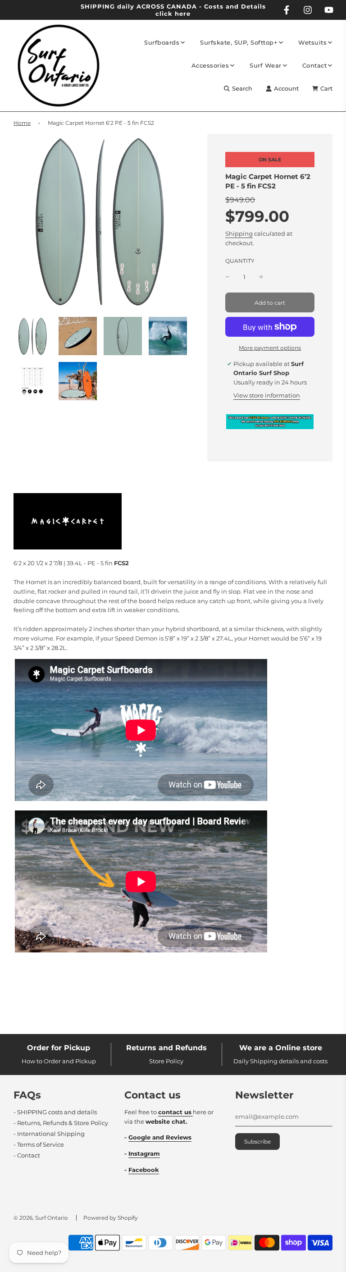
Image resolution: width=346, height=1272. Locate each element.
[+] (261, 277)
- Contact (27, 1155)
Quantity (240, 261)
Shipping (239, 233)
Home (22, 122)
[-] (227, 277)
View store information (266, 395)
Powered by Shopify (110, 1217)
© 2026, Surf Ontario (41, 1217)
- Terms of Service (39, 1144)
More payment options (270, 347)
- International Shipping (49, 1133)
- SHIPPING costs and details (55, 1112)
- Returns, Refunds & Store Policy (61, 1122)
